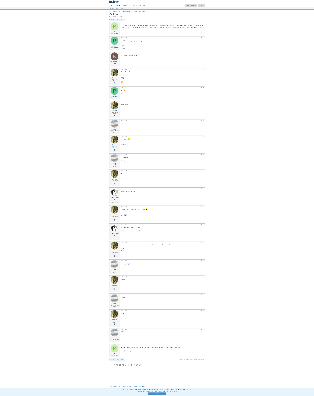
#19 (203, 329)
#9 (203, 154)
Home (111, 5)
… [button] (115, 19)
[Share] (202, 23)
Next (122, 19)
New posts (111, 8)
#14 (203, 242)
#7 (203, 120)
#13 (203, 224)
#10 (203, 170)
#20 (203, 345)
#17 (203, 295)
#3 (203, 53)
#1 (203, 23)
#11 (203, 188)
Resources (136, 5)
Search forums (119, 8)
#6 (203, 102)
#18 (203, 310)
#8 (203, 136)
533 (118, 19)
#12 (203, 206)
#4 (203, 69)
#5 (203, 87)
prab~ (111, 16)
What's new (126, 5)
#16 (203, 276)
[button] (131, 5)
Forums (118, 5)
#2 (203, 37)
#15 (203, 260)
